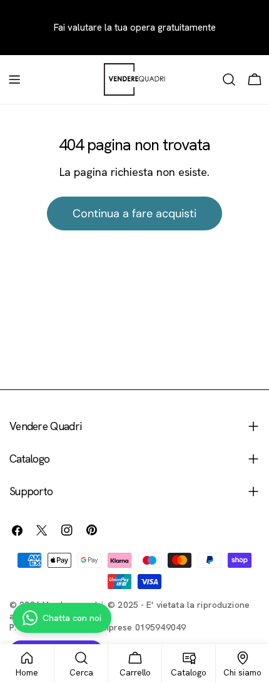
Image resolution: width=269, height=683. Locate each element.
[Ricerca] (228, 79)
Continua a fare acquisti (134, 213)
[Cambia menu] (14, 79)
